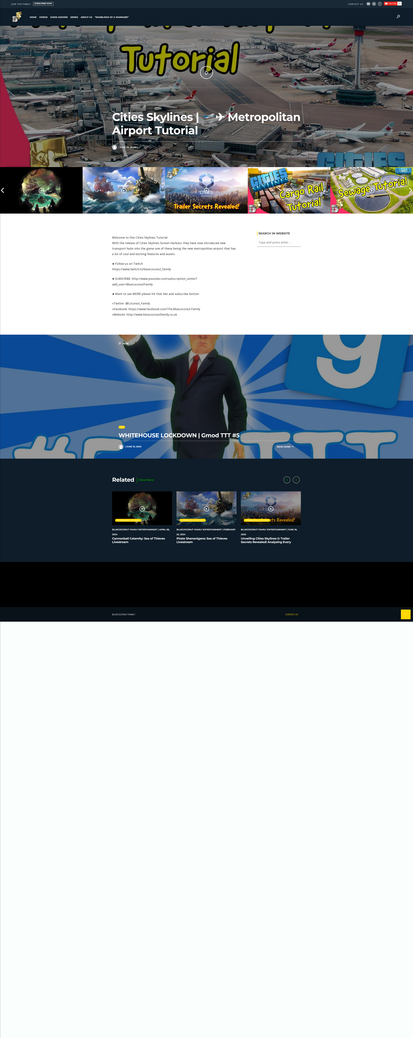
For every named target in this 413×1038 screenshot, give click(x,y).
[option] (41, 190)
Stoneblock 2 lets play (128, 520)
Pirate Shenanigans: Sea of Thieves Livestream (201, 540)
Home (33, 17)
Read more (284, 447)
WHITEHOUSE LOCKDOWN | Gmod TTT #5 (179, 435)
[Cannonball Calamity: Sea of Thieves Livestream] (41, 190)
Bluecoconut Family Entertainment (134, 529)
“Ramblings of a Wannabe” (112, 17)
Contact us (355, 4)
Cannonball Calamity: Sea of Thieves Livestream (138, 540)
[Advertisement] (206, 584)
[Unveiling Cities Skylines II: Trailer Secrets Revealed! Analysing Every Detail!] (206, 190)
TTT (121, 427)
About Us (86, 17)
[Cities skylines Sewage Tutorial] (371, 190)
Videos (43, 17)
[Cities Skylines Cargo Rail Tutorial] (289, 190)
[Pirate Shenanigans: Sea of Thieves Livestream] (124, 190)
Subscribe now (43, 3)
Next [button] (410, 190)
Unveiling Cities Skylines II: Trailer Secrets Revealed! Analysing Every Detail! (266, 542)
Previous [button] (2, 190)
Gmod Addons (59, 17)
